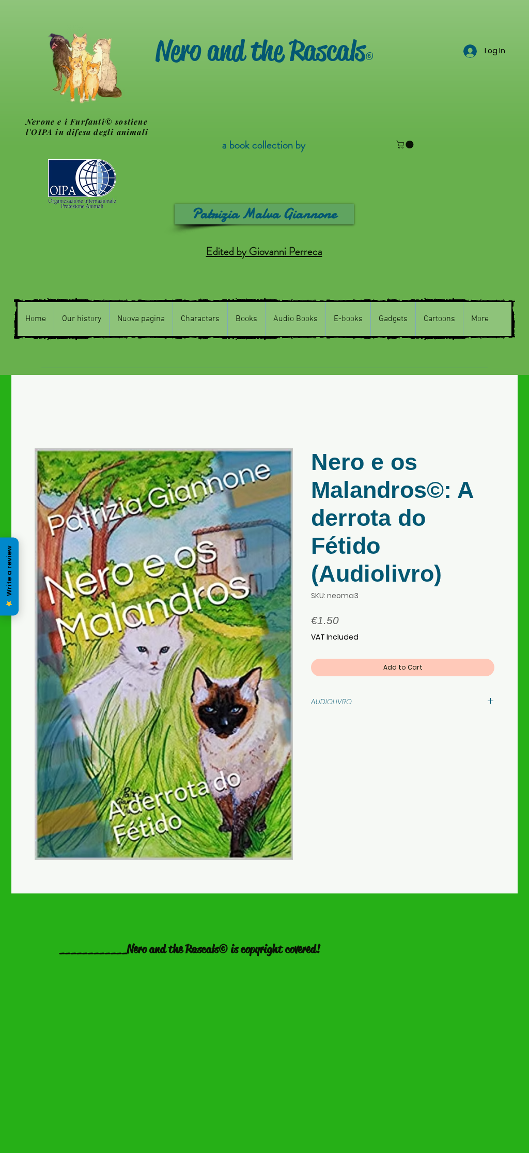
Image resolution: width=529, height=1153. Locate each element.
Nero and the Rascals (264, 50)
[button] (405, 144)
